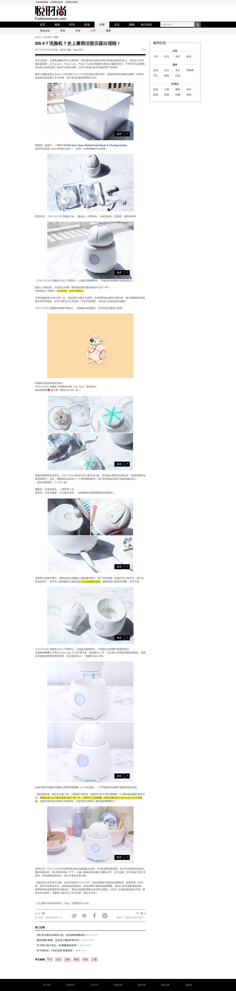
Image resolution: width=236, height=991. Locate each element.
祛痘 (166, 70)
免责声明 (142, 985)
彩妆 (87, 24)
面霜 (166, 94)
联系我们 (71, 985)
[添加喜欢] (142, 50)
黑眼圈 (190, 70)
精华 (188, 89)
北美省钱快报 (42, 2)
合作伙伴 (94, 985)
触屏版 (189, 985)
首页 (42, 24)
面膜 (188, 94)
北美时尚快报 (71, 2)
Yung (75, 49)
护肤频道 (48, 37)
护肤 (102, 24)
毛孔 (155, 75)
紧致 (166, 75)
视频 (131, 24)
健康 (108, 30)
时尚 (72, 24)
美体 (62, 30)
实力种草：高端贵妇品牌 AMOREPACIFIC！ (49, 917)
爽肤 (177, 89)
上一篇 (41, 913)
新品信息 (45, 30)
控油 (177, 75)
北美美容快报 (56, 2)
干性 (49, 959)
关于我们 (47, 985)
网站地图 (165, 985)
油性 (67, 959)
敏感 (76, 959)
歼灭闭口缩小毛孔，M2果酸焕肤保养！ (58, 945)
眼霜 (155, 94)
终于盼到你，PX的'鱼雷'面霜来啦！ (56, 950)
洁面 (94, 959)
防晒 (177, 94)
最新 (57, 24)
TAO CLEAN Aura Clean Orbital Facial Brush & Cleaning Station (92, 145)
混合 (58, 959)
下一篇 (139, 913)
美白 (177, 70)
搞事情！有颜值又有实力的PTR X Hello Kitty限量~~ (131, 917)
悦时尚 (38, 37)
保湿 (155, 70)
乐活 (117, 24)
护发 (77, 30)
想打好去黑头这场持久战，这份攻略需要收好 (61, 935)
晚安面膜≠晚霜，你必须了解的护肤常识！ (59, 940)
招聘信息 (118, 985)
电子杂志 (146, 24)
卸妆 (85, 959)
